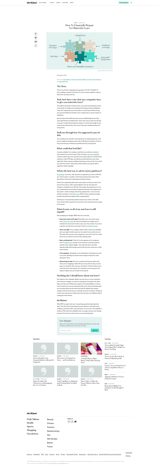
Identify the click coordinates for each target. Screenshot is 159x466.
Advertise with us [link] (92, 454)
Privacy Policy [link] (53, 463)
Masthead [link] (37, 454)
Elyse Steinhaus (63, 81)
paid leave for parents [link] (76, 90)
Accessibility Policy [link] (72, 454)
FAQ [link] (42, 454)
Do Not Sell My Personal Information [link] (110, 454)
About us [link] (29, 454)
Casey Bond (66, 79)
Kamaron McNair (81, 79)
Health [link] (52, 2)
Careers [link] (52, 454)
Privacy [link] (63, 454)
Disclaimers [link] (82, 454)
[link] (32, 2)
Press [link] (46, 454)
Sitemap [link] (128, 456)
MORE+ (72, 2)
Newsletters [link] (32, 434)
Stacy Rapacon (97, 79)
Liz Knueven (73, 79)
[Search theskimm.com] (131, 2)
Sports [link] (58, 2)
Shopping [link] (65, 2)
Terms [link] (57, 454)
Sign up (95, 330)
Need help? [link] (129, 453)
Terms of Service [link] (62, 463)
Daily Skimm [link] (42, 2)
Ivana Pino (90, 79)
